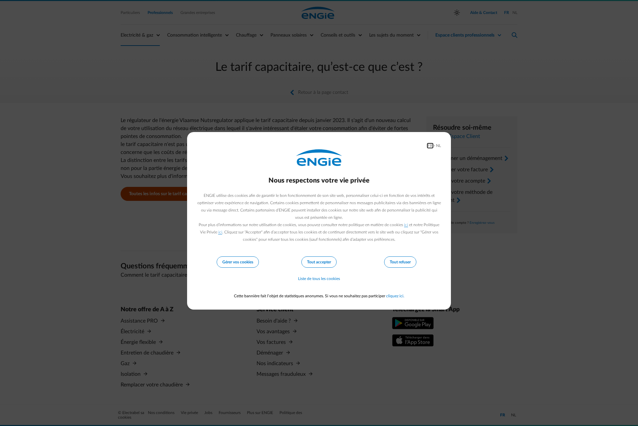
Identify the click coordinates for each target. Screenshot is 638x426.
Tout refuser (400, 262)
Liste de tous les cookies (319, 279)
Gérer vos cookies (237, 262)
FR (430, 146)
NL (438, 146)
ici (406, 225)
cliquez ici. (395, 296)
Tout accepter (319, 262)
